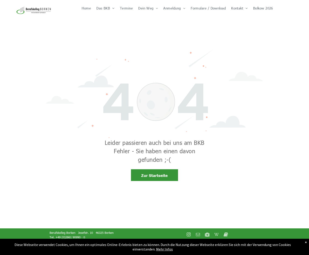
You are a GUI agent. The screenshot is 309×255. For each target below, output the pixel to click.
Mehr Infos (164, 249)
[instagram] (189, 235)
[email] (198, 235)
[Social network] (207, 235)
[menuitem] (86, 8)
